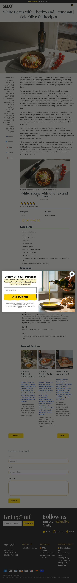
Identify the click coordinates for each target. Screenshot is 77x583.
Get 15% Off (20, 297)
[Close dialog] (72, 274)
